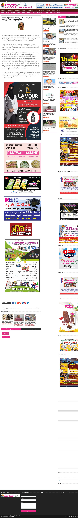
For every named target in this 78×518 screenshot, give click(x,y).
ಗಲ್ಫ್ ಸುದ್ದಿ (58, 10)
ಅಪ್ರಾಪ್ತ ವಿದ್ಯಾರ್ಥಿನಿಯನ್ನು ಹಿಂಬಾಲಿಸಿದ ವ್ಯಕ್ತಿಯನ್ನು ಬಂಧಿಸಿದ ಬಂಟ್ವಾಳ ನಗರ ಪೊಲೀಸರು (49, 114)
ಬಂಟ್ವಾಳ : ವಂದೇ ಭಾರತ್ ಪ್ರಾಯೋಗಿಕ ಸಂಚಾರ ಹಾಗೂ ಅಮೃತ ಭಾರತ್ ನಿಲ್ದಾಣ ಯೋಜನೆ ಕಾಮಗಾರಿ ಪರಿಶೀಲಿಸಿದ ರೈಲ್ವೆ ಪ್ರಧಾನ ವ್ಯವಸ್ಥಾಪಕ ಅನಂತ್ (49, 58)
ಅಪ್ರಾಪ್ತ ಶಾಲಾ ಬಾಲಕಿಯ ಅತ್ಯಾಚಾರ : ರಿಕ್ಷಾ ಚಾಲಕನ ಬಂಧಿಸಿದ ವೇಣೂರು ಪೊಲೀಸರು (49, 128)
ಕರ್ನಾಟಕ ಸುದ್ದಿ (17, 10)
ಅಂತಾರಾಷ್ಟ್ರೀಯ (30, 10)
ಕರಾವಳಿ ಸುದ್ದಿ (9, 10)
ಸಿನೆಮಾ (53, 10)
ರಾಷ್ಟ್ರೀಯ (24, 10)
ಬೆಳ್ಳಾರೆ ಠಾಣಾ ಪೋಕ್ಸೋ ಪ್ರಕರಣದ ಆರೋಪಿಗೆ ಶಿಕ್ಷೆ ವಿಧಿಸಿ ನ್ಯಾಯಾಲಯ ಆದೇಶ (49, 87)
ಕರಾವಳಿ (44, 16)
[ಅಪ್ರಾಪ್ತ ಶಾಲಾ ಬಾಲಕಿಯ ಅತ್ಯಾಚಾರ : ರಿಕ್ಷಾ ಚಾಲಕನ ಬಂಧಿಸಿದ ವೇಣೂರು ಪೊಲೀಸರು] (49, 121)
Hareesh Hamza (12, 516)
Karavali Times (10, 515)
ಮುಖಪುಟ (3, 10)
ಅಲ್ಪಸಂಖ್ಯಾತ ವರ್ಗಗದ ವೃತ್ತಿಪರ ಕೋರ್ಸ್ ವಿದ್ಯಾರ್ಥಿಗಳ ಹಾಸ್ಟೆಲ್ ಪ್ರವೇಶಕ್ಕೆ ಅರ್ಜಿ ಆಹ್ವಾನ (49, 100)
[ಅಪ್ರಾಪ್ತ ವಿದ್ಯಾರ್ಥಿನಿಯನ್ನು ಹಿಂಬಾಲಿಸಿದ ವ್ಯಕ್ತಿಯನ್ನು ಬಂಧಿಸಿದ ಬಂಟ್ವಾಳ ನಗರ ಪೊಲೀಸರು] (49, 107)
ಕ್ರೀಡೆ (36, 10)
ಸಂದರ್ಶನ (48, 10)
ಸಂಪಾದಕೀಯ (41, 10)
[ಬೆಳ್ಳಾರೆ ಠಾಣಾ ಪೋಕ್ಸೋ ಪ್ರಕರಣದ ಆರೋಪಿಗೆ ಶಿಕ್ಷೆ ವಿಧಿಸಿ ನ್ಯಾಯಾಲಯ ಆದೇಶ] (49, 80)
